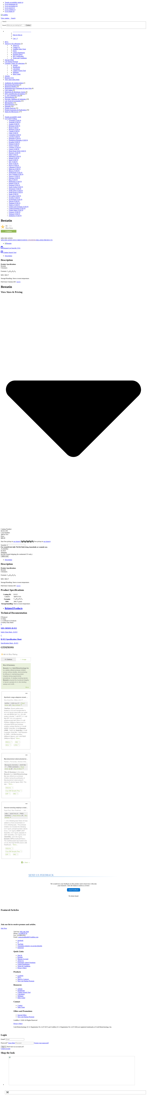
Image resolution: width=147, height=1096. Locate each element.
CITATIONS (32, 240)
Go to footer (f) (9, 11)
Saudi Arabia (16, 187)
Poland (14, 183)
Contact (20, 1005)
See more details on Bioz (85, 867)
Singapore (15, 189)
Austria (14, 124)
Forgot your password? (41, 1043)
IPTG (6, 42)
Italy (13, 162)
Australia (14, 122)
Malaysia (14, 169)
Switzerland (15, 199)
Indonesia (15, 156)
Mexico (14, 171)
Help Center (16, 74)
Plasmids (8, 106)
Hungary (14, 153)
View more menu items (12, 79)
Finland (14, 144)
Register (20, 957)
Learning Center (10, 63)
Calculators (16, 69)
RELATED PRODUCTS (44, 240)
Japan (13, 163)
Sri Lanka (15, 196)
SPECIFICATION (7, 240)
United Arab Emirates (18, 207)
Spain (13, 194)
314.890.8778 (22, 933)
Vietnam (14, 214)
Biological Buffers (11, 86)
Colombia (15, 135)
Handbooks (16, 67)
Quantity (3, 545)
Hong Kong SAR (17, 151)
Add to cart (5, 556)
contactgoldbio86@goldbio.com (28, 937)
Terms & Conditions (24, 966)
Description (8, 256)
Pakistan (14, 178)
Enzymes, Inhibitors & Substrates (15, 99)
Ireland (14, 158)
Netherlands (15, 172)
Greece (14, 149)
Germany (15, 147)
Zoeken (28, 25)
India (13, 154)
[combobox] (15, 25)
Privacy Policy (22, 968)
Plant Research (10, 104)
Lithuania (15, 167)
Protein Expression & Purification (15, 110)
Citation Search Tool (19, 70)
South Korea (16, 192)
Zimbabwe (15, 216)
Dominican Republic (18, 140)
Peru (13, 180)
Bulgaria (14, 129)
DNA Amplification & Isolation (15, 94)
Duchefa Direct (17, 54)
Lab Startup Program (11, 61)
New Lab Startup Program (26, 981)
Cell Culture (9, 90)
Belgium (14, 126)
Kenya (14, 165)
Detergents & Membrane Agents (15, 92)
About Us (8, 44)
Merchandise (9, 103)
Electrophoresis (10, 97)
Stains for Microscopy (12, 112)
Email (3, 1039)
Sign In (20, 955)
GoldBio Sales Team (19, 49)
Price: (2, 536)
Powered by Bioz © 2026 (7, 868)
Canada (14, 131)
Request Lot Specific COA (11, 248)
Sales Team (21, 1007)
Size (11, 541)
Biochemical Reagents (12, 85)
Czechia (14, 136)
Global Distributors (19, 52)
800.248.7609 (24, 932)
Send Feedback (73, 890)
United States (16, 210)
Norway (14, 176)
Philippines (15, 181)
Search (4, 25)
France (14, 145)
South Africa (16, 190)
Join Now (4, 928)
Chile (13, 133)
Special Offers (9, 60)
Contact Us (16, 47)
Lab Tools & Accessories (13, 101)
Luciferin (20, 975)
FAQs (15, 51)
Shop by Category (23, 979)
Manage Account (23, 959)
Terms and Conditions (20, 58)
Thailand (14, 203)
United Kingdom (17, 208)
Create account (5, 1049)
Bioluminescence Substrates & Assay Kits (18, 88)
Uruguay (14, 212)
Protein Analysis (10, 108)
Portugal (14, 185)
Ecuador (14, 142)
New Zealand (16, 174)
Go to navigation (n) (11, 6)
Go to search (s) (10, 8)
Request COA (9, 78)
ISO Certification (18, 56)
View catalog (5, 18)
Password (8, 1043)
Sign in (4, 1047)
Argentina (15, 120)
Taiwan (14, 201)
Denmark (15, 138)
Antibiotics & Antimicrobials (14, 83)
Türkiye (14, 205)
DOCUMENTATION (20, 240)
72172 (18, 282)
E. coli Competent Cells (12, 95)
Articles (15, 65)
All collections (15, 44)
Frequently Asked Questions (26, 962)
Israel (13, 160)
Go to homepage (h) (11, 4)
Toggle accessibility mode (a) (14, 2)
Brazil (13, 128)
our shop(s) (17, 541)
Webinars (16, 72)
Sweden (14, 198)
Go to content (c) (10, 9)
